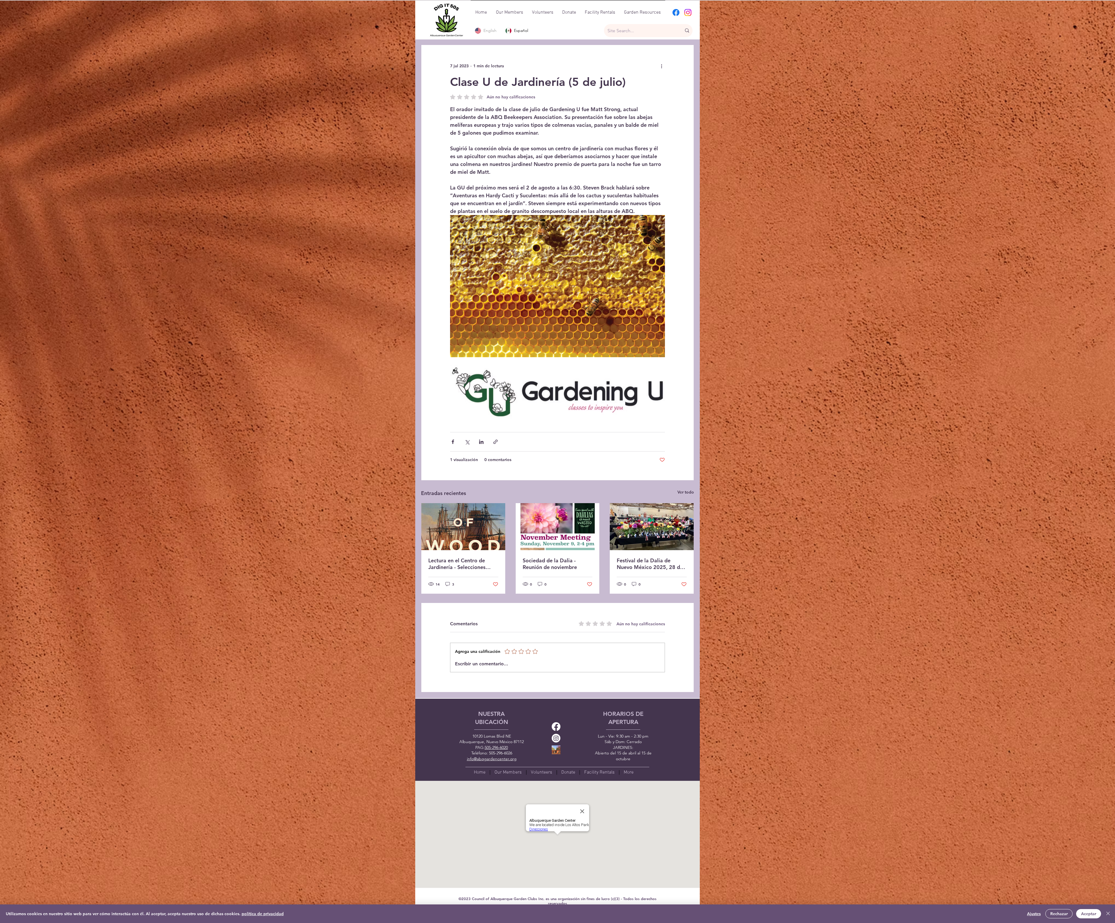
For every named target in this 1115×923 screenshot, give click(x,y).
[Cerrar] (1108, 913)
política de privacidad (263, 913)
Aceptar (1088, 913)
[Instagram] (688, 12)
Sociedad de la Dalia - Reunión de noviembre (550, 563)
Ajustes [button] (1034, 913)
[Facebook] (676, 12)
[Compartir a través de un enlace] (495, 442)
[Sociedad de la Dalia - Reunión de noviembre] (558, 526)
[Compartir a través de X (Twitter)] (467, 442)
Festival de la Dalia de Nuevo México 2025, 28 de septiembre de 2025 (650, 563)
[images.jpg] (556, 749)
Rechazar (1059, 913)
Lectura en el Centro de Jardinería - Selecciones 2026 (456, 563)
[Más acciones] (661, 65)
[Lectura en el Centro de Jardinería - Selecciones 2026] (463, 526)
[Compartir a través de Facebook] (453, 442)
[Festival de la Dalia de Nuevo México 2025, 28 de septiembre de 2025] (652, 526)
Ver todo (685, 492)
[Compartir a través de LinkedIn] (481, 442)
